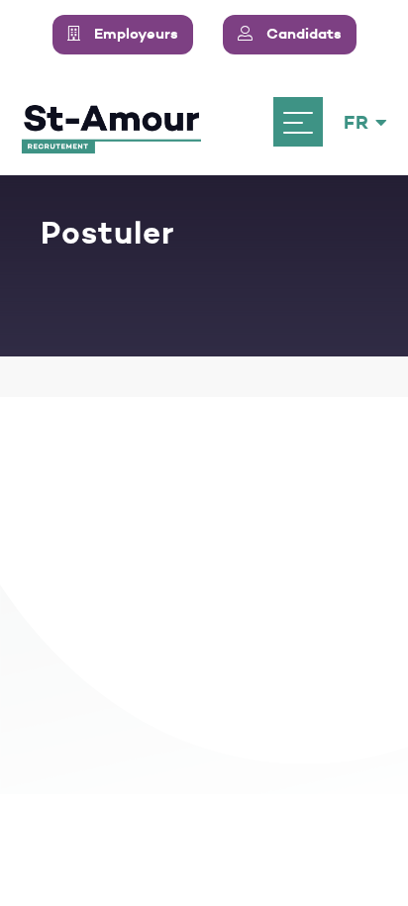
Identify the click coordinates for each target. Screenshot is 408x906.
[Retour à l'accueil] (111, 122)
